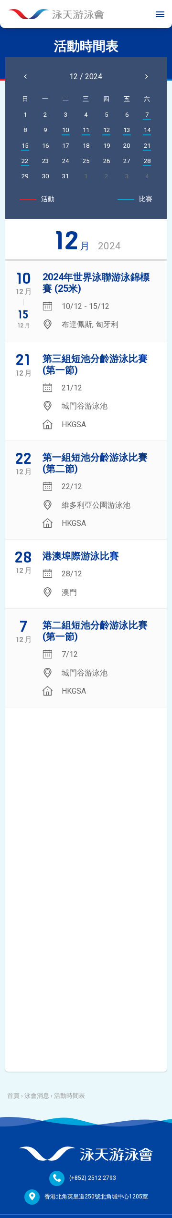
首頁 (13, 1095)
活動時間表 (69, 1095)
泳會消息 (36, 1095)
